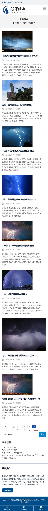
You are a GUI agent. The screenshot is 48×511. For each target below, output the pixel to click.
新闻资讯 (31, 23)
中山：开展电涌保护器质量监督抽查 (18, 151)
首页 (25, 23)
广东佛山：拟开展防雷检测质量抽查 (18, 245)
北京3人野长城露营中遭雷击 (14, 294)
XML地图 (25, 502)
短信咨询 (7, 510)
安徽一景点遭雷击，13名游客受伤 (17, 105)
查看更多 (7, 490)
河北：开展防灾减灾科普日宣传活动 (18, 355)
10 (39, 427)
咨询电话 (24, 510)
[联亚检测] (14, 10)
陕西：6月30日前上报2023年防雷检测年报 (21, 399)
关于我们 (6, 468)
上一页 (12, 427)
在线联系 (41, 510)
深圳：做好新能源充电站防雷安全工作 (19, 199)
